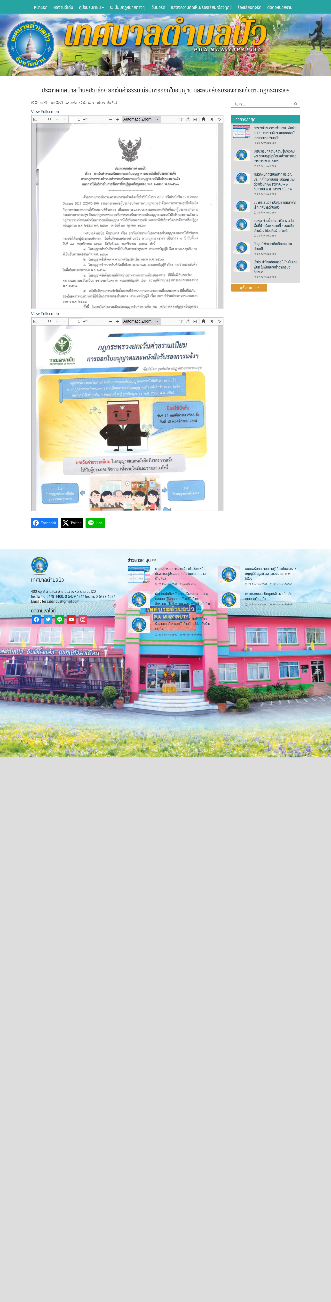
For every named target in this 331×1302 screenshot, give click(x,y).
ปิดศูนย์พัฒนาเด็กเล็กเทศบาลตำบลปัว (273, 246)
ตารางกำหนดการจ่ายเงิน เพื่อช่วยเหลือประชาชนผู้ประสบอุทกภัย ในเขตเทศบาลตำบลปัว (275, 132)
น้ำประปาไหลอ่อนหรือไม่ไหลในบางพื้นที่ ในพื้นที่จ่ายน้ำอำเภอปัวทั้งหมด (275, 267)
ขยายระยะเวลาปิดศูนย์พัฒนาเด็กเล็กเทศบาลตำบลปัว (275, 204)
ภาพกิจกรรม (189, 584)
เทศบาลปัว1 (78, 102)
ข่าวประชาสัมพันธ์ (105, 102)
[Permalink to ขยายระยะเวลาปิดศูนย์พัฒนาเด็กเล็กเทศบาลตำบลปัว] (241, 206)
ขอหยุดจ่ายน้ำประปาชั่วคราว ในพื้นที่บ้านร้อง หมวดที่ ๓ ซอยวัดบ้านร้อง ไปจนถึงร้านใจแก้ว (274, 225)
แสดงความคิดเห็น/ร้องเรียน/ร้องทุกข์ (201, 7)
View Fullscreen (45, 112)
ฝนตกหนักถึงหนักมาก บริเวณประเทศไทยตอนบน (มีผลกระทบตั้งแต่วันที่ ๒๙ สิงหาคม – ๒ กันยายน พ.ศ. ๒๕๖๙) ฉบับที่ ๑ (274, 181)
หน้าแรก (40, 7)
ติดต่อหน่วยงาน (279, 7)
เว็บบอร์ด (157, 7)
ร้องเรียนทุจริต (249, 7)
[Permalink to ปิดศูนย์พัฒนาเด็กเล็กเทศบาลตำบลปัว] (241, 247)
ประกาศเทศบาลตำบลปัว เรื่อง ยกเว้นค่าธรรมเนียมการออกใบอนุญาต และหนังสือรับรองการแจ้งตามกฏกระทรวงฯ (166, 89)
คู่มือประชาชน (90, 7)
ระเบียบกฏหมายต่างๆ (127, 7)
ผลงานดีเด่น (63, 7)
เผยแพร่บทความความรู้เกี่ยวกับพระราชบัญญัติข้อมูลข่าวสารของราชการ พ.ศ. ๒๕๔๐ (275, 156)
